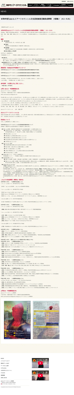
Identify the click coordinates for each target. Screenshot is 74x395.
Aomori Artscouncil (9, 386)
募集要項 (8, 121)
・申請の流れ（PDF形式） (7, 85)
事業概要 (64, 1)
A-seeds (70, 5)
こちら (21, 204)
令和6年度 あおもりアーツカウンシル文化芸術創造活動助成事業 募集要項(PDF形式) (20, 69)
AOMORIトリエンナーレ (63, 5)
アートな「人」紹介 (49, 5)
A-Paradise (56, 5)
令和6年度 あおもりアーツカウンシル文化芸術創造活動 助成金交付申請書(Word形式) (20, 75)
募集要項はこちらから (50, 60)
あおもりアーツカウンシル (14, 5)
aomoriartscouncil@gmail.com (10, 94)
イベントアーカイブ (36, 5)
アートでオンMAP (42, 5)
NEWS (30, 5)
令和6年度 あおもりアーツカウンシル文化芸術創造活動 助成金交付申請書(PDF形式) (20, 72)
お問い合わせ (70, 1)
